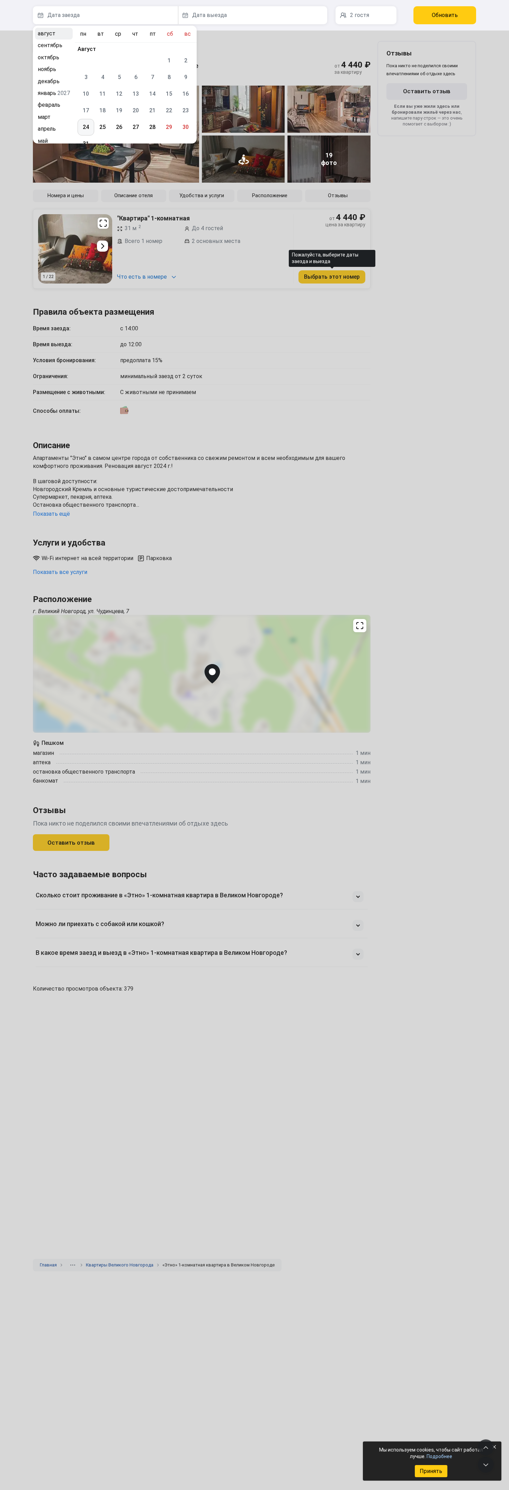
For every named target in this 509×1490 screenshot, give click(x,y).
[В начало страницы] (486, 1447)
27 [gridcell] (136, 127)
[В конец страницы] (486, 1465)
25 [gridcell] (102, 127)
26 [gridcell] (119, 127)
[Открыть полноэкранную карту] (201, 674)
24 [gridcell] (86, 127)
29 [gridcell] (169, 127)
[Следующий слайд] (102, 246)
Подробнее (439, 1456)
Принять (431, 1471)
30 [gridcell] (185, 127)
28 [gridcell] (152, 127)
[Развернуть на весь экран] (103, 223)
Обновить (445, 15)
